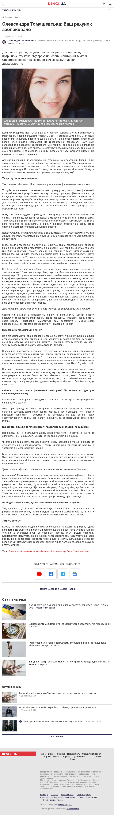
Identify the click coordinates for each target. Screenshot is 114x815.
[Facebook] (51, 574)
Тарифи (43, 664)
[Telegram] (62, 574)
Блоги (17, 17)
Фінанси (35, 626)
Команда (44, 795)
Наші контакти (67, 795)
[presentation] (107, 10)
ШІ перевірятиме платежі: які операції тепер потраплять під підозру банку (70, 623)
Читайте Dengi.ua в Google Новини (57, 589)
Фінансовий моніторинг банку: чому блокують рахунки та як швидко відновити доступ (67, 644)
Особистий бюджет (45, 608)
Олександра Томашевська (21, 40)
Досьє (72, 759)
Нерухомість (73, 754)
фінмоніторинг (41, 551)
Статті (90, 756)
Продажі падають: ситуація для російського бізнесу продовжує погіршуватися (57, 707)
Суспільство (79, 756)
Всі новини (57, 736)
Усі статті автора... (17, 43)
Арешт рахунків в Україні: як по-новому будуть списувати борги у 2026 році (68, 606)
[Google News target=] (74, 574)
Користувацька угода (88, 797)
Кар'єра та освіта (52, 756)
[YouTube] (39, 574)
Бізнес (51, 754)
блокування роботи (61, 551)
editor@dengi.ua (65, 805)
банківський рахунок (20, 551)
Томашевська (81, 551)
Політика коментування (53, 800)
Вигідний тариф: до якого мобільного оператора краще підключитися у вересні (69, 663)
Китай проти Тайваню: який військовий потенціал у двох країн (53, 721)
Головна (8, 17)
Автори (54, 795)
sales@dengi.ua (72, 809)
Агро (43, 754)
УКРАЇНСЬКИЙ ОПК (11, 10)
